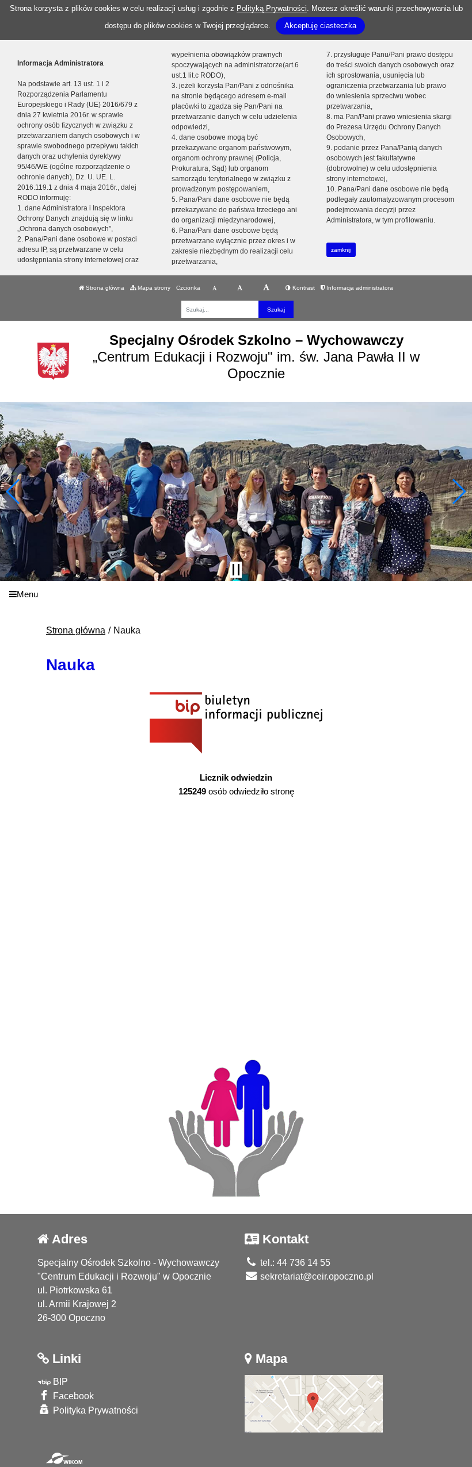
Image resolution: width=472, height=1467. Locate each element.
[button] (13, 491)
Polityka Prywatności (94, 1410)
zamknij (341, 250)
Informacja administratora (359, 288)
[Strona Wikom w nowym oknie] (64, 1458)
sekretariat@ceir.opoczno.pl (316, 1276)
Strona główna (104, 288)
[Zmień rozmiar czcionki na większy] (240, 288)
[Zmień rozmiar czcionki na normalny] (214, 288)
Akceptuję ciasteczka (320, 25)
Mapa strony (153, 288)
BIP (59, 1382)
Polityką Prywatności (272, 8)
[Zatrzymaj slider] (236, 569)
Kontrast (303, 288)
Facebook (72, 1396)
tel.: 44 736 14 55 (294, 1263)
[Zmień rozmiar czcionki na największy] (266, 288)
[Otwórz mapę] (314, 1403)
